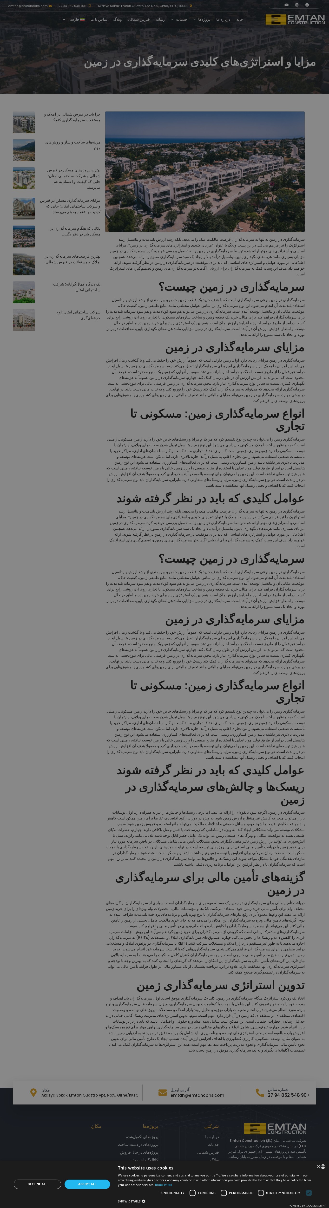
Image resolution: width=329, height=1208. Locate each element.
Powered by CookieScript (307, 1206)
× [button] (319, 1166)
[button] (216, 1201)
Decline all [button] (37, 1184)
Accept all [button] (87, 1184)
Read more (163, 1185)
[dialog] (164, 604)
